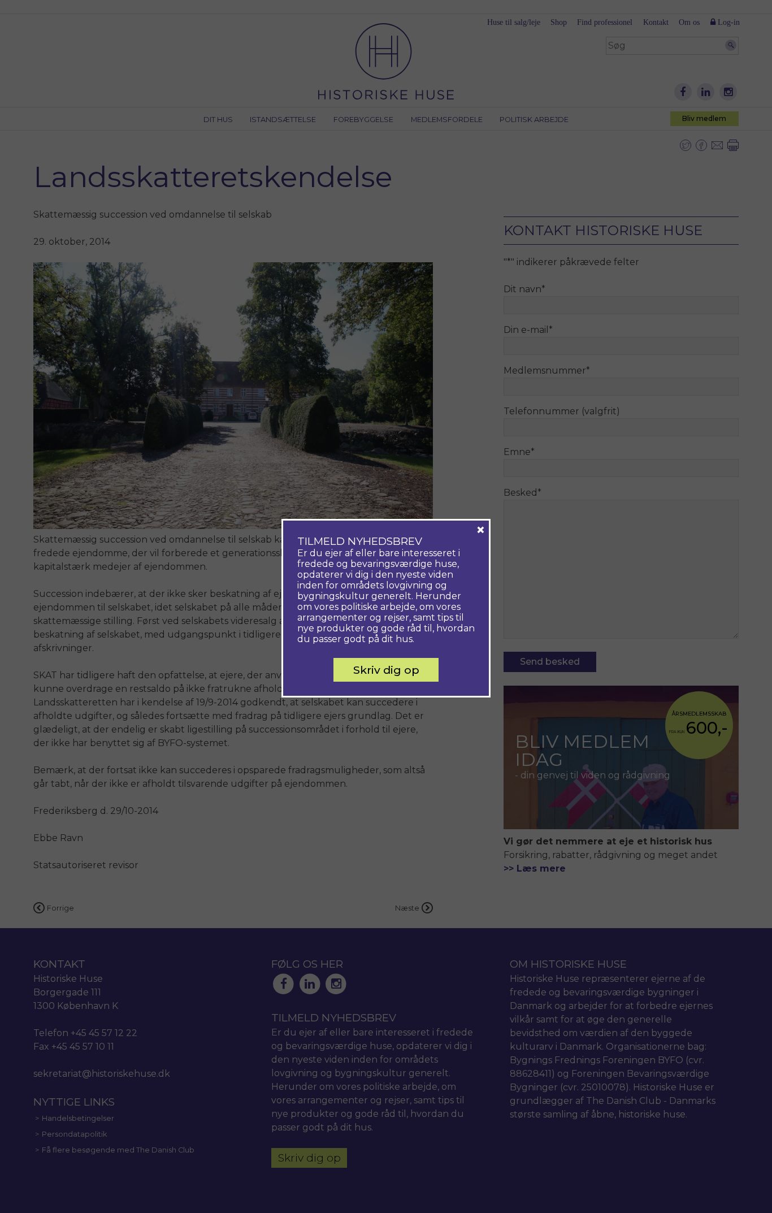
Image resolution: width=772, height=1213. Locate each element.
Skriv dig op (386, 670)
